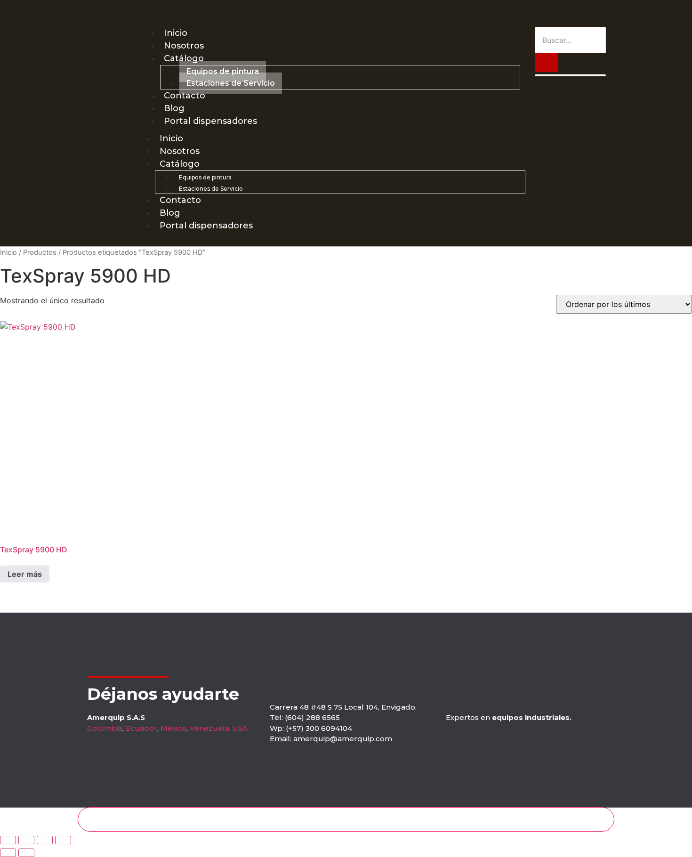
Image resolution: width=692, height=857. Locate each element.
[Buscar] (546, 62)
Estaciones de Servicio (230, 83)
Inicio (175, 33)
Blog (174, 108)
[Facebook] (589, 13)
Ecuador (141, 728)
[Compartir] (45, 840)
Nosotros (184, 45)
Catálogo (184, 58)
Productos (39, 252)
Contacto (184, 95)
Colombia (104, 728)
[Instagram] (572, 13)
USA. (241, 728)
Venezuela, (210, 728)
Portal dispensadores (210, 121)
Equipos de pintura (222, 71)
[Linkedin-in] (606, 13)
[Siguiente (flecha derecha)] (26, 853)
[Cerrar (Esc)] (63, 840)
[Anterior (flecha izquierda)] (8, 853)
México (173, 728)
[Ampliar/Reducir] (8, 840)
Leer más (25, 574)
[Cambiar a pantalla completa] (26, 840)
